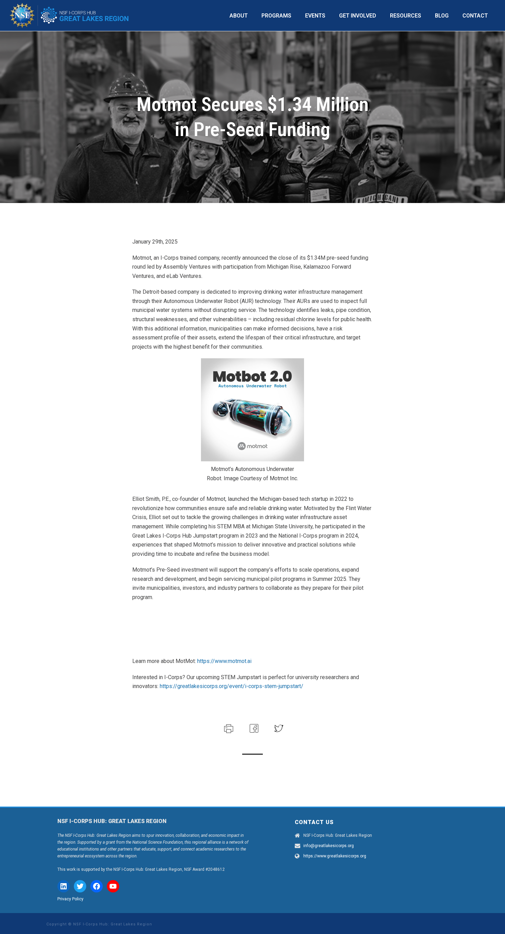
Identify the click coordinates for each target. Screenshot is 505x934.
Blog (442, 15)
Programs (276, 15)
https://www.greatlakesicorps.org (334, 856)
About (238, 15)
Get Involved (357, 15)
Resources (405, 15)
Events (315, 15)
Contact (475, 15)
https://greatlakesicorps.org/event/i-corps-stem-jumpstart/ (231, 686)
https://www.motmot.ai (224, 661)
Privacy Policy (70, 899)
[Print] (228, 727)
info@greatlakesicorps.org (328, 845)
